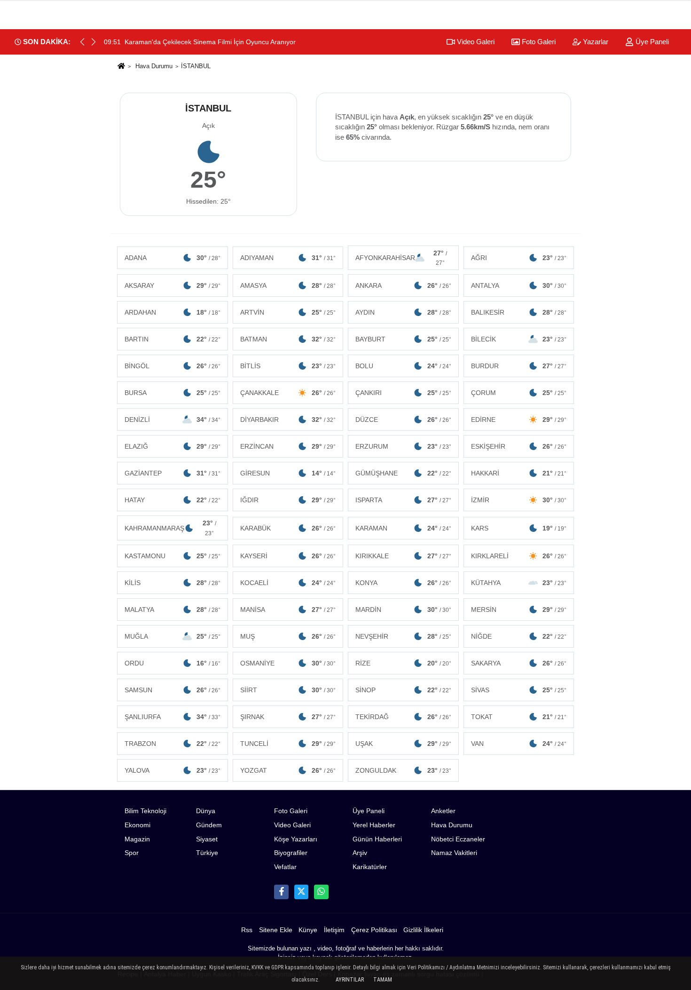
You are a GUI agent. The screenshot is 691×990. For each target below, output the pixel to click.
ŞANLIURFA (172, 717)
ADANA (172, 257)
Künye (307, 930)
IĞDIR (288, 500)
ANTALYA (519, 285)
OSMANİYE (288, 663)
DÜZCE (403, 419)
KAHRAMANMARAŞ (170, 527)
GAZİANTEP (172, 473)
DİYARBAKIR (288, 419)
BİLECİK (519, 339)
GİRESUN (288, 473)
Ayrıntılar (350, 979)
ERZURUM (403, 446)
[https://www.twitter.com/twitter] (301, 892)
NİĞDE (519, 636)
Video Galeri (475, 42)
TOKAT (519, 717)
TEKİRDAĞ (403, 717)
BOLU (403, 366)
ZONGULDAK (403, 770)
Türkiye (207, 852)
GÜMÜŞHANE (403, 473)
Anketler (443, 811)
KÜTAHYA (519, 582)
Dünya (205, 811)
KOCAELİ (288, 582)
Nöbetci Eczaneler (458, 839)
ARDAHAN (172, 312)
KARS (519, 528)
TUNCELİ (288, 743)
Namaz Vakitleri (454, 852)
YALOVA (172, 770)
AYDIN (403, 312)
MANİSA (288, 609)
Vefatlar (285, 867)
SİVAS (519, 690)
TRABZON (172, 743)
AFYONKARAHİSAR (401, 257)
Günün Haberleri (377, 839)
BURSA (172, 392)
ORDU (172, 663)
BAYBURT (403, 339)
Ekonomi (137, 825)
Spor (132, 852)
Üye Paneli (651, 42)
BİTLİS (288, 366)
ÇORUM (519, 392)
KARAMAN (403, 528)
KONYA (403, 582)
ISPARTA (403, 500)
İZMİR (519, 500)
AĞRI (519, 257)
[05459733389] (321, 892)
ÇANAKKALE (288, 392)
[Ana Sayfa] (121, 66)
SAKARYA (519, 663)
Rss (246, 930)
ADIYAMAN (288, 257)
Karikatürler (370, 867)
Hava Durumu (154, 66)
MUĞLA (172, 636)
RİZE (403, 663)
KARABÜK (288, 528)
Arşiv (360, 852)
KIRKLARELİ (519, 556)
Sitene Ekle (275, 930)
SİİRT (288, 690)
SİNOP (403, 690)
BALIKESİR (519, 312)
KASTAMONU (172, 556)
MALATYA (172, 609)
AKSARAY (172, 285)
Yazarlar (594, 42)
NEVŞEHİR (403, 636)
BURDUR (519, 366)
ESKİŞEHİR (519, 446)
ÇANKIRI (403, 392)
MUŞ (288, 636)
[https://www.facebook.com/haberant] (281, 892)
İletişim (334, 930)
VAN (519, 743)
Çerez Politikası (374, 930)
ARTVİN (288, 312)
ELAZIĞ (172, 446)
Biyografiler (290, 852)
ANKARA (403, 285)
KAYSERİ (288, 556)
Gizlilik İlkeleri (423, 930)
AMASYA (288, 285)
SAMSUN (172, 690)
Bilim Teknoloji (145, 811)
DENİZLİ (172, 419)
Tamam (382, 979)
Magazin (137, 839)
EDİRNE (519, 419)
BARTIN (172, 339)
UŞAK (403, 743)
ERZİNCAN (288, 446)
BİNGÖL (172, 366)
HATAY (172, 500)
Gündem (209, 825)
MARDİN (403, 609)
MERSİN (519, 609)
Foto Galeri (538, 42)
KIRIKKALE (403, 556)
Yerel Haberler (374, 825)
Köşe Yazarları (295, 839)
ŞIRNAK (288, 717)
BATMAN (288, 339)
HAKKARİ (519, 473)
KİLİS (172, 582)
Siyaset (207, 839)
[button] (93, 41)
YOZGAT (288, 770)
